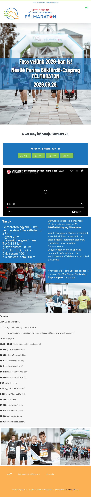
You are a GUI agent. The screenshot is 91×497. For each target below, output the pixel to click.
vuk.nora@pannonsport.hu (50, 2)
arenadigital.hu (72, 489)
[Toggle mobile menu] (86, 7)
